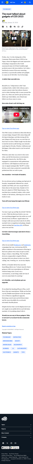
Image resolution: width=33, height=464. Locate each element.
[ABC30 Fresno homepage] (6, 2)
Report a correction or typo (8, 326)
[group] (16, 45)
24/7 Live (12, 2)
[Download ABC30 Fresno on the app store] (6, 447)
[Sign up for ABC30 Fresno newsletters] (15, 443)
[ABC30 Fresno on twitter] (7, 443)
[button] (2, 2)
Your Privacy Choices (13, 453)
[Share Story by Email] (18, 26)
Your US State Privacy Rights (20, 455)
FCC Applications (5, 458)
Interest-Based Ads (13, 457)
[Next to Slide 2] (29, 38)
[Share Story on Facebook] (2, 26)
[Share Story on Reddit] (10, 26)
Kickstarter (17, 245)
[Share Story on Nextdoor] (14, 26)
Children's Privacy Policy (7, 455)
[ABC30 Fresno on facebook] (3, 443)
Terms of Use (4, 457)
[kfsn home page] (4, 419)
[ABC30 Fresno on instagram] (11, 443)
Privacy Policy (5, 453)
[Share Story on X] (6, 26)
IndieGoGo (27, 245)
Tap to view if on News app (10, 128)
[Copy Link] (22, 26)
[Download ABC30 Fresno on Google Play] (14, 447)
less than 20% (18, 225)
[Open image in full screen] (29, 32)
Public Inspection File (23, 457)
